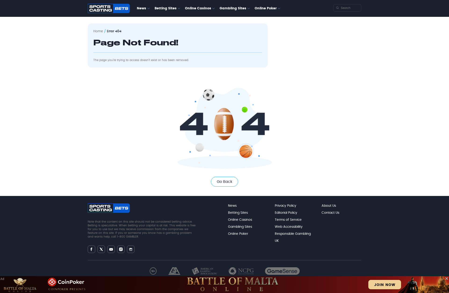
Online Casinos (198, 8)
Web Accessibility (289, 226)
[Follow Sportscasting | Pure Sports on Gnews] (130, 249)
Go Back (224, 182)
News (141, 8)
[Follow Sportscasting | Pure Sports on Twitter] (101, 249)
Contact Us (330, 212)
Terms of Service (288, 219)
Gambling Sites (233, 8)
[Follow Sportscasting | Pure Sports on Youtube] (111, 249)
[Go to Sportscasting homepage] (109, 8)
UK (277, 240)
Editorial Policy (286, 212)
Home (98, 31)
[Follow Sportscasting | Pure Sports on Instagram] (121, 249)
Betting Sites (166, 8)
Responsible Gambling (293, 233)
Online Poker (266, 8)
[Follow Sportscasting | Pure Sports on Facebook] (91, 249)
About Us (329, 205)
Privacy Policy (285, 205)
